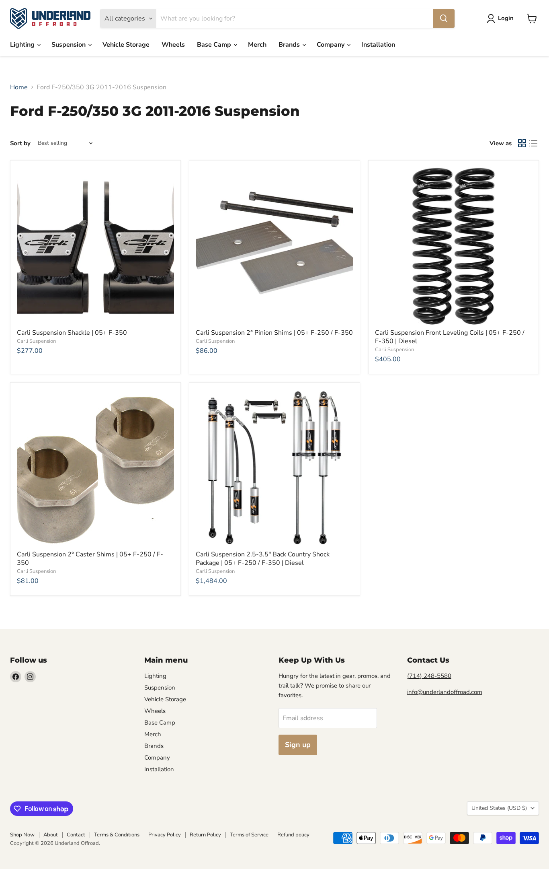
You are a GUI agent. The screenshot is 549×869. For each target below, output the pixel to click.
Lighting (23, 44)
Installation (378, 44)
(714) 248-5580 (429, 676)
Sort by (20, 143)
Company (331, 44)
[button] (502, 18)
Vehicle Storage (126, 44)
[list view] (533, 143)
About (50, 834)
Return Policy (205, 834)
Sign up (298, 745)
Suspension (69, 44)
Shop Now (22, 834)
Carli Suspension (36, 341)
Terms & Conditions (116, 834)
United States (499, 808)
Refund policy (293, 834)
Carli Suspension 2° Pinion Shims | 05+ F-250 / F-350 (274, 332)
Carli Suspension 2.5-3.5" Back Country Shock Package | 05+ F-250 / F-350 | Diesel (263, 558)
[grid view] (522, 143)
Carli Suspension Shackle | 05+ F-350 (72, 332)
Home (19, 87)
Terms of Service (249, 834)
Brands (290, 44)
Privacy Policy (164, 834)
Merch (257, 44)
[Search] (444, 18)
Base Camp (215, 44)
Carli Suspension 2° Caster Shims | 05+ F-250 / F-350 (90, 558)
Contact (76, 834)
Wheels (173, 44)
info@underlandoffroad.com (444, 692)
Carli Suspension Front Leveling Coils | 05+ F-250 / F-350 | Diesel (449, 337)
